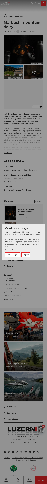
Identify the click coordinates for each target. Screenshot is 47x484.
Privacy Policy (11, 250)
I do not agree (13, 255)
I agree (26, 255)
